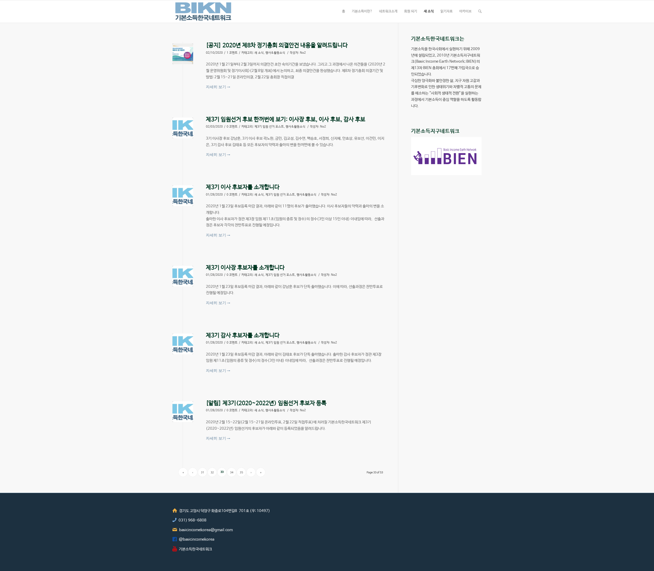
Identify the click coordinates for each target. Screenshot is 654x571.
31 (202, 472)
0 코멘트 (232, 127)
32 (212, 472)
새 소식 (259, 53)
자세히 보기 (218, 86)
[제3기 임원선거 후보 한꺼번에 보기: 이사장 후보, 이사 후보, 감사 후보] (182, 128)
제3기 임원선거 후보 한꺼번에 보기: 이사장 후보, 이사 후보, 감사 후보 (285, 119)
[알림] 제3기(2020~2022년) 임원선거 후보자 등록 (266, 403)
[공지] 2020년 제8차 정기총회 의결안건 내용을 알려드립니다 (277, 45)
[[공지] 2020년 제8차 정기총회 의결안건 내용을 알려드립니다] (182, 53)
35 (241, 472)
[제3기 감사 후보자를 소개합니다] (182, 344)
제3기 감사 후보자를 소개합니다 (242, 335)
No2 (303, 53)
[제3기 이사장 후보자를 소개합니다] (182, 276)
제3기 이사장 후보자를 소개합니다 (245, 268)
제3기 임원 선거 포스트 (269, 127)
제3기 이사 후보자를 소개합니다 (242, 187)
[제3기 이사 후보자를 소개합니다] (182, 195)
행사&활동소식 (275, 53)
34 (231, 472)
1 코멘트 (232, 53)
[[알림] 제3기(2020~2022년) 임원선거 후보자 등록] (182, 411)
